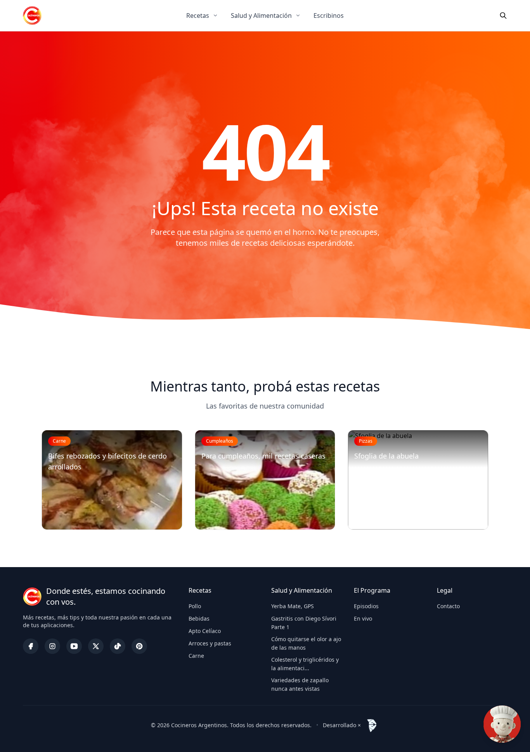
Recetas (197, 15)
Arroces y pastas (210, 643)
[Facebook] (30, 646)
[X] (96, 646)
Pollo (195, 606)
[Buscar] (503, 15)
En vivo (363, 618)
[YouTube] (74, 646)
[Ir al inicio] (32, 15)
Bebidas (199, 618)
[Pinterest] (139, 646)
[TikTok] (117, 646)
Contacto (448, 606)
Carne (196, 655)
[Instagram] (52, 646)
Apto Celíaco (205, 631)
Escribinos (328, 15)
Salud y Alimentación (261, 15)
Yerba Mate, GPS (292, 606)
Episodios (366, 606)
